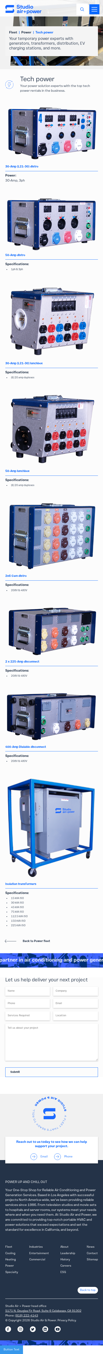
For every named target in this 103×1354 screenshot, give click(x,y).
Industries (36, 1247)
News (90, 1247)
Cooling (10, 1253)
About (64, 1247)
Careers (65, 1265)
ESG (63, 1272)
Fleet (8, 1247)
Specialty (11, 1272)
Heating (10, 1259)
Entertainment (39, 1253)
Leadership (67, 1253)
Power (9, 1265)
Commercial (37, 1259)
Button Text (11, 1349)
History (65, 1259)
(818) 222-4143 (26, 1315)
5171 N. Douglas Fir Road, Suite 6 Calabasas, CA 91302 (43, 1311)
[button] (93, 9)
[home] (23, 9)
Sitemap (92, 1259)
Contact (92, 1253)
